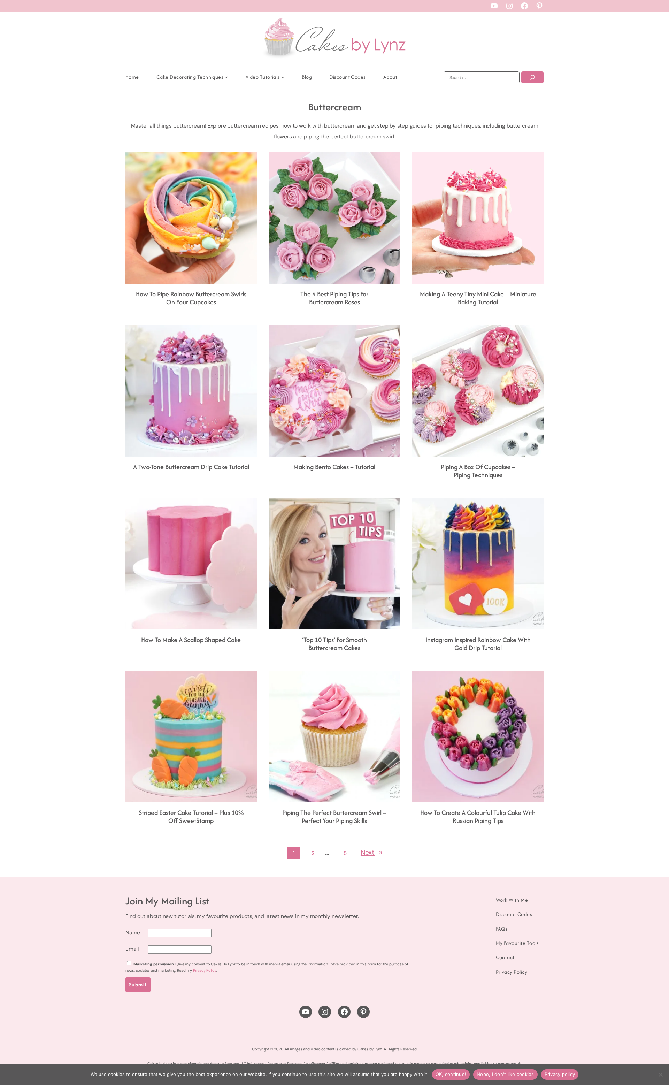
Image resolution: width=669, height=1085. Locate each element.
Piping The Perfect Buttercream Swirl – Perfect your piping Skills (334, 817)
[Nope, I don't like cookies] (660, 1074)
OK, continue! (451, 1074)
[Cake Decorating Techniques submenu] (226, 76)
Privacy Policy (204, 970)
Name (132, 932)
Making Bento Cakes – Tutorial (334, 467)
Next (371, 852)
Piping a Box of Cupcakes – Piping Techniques (478, 471)
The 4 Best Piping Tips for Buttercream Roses (334, 298)
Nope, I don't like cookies (505, 1074)
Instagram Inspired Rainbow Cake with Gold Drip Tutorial (478, 644)
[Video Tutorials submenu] (282, 76)
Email (132, 949)
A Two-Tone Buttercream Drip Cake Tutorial (191, 467)
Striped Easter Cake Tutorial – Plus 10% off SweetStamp (191, 817)
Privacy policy (560, 1074)
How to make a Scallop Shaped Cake (191, 640)
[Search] (532, 77)
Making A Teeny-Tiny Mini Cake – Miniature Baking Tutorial (478, 298)
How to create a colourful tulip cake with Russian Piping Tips (478, 817)
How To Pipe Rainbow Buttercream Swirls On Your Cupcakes (191, 298)
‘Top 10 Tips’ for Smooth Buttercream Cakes (334, 644)
